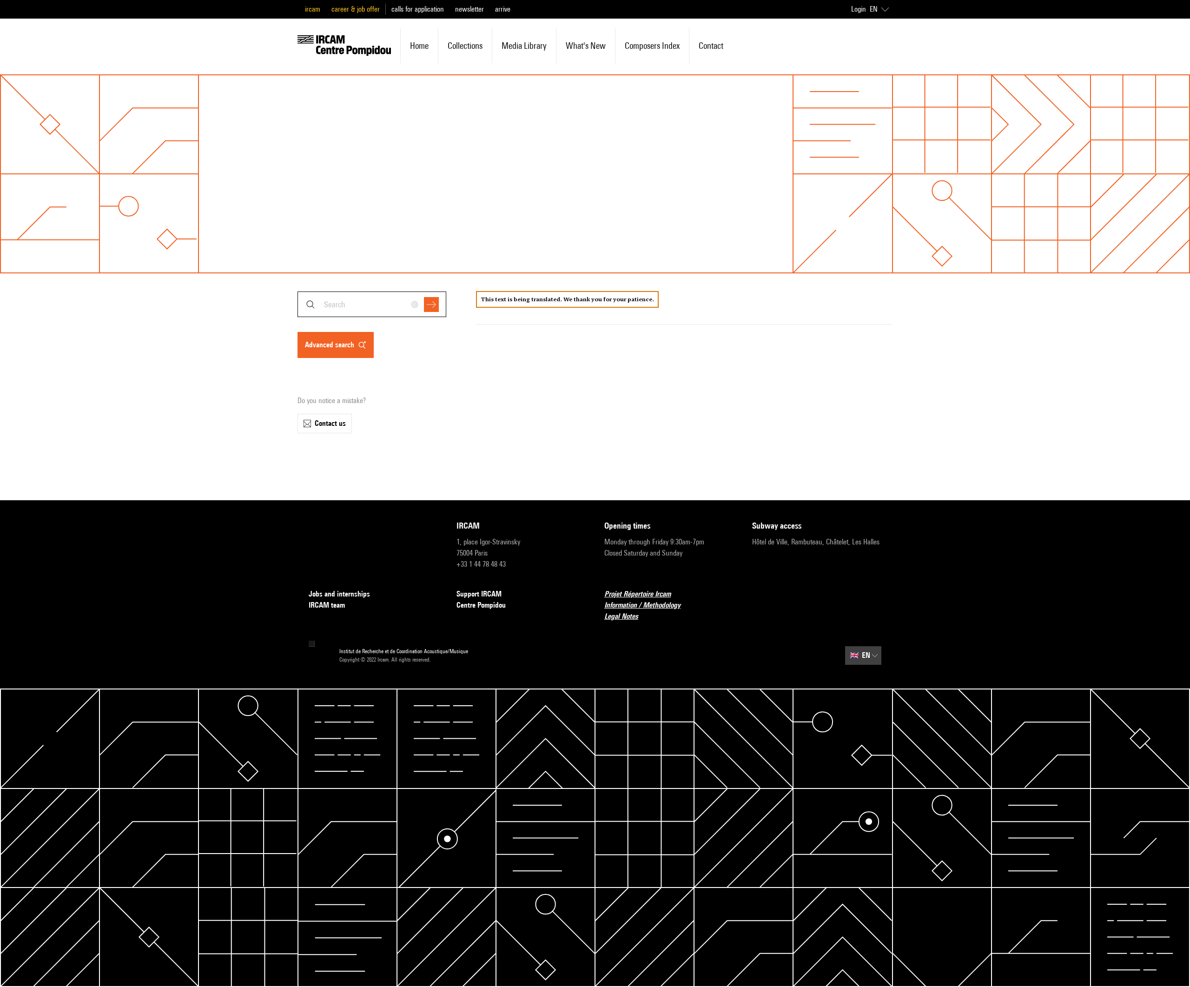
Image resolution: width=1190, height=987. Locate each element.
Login (858, 9)
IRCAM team (327, 605)
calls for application (417, 9)
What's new (586, 45)
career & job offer (355, 9)
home (419, 45)
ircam (312, 9)
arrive (502, 9)
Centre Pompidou (481, 605)
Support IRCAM (479, 594)
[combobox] (372, 304)
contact (711, 45)
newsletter (469, 9)
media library (524, 45)
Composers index (652, 45)
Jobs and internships (339, 594)
